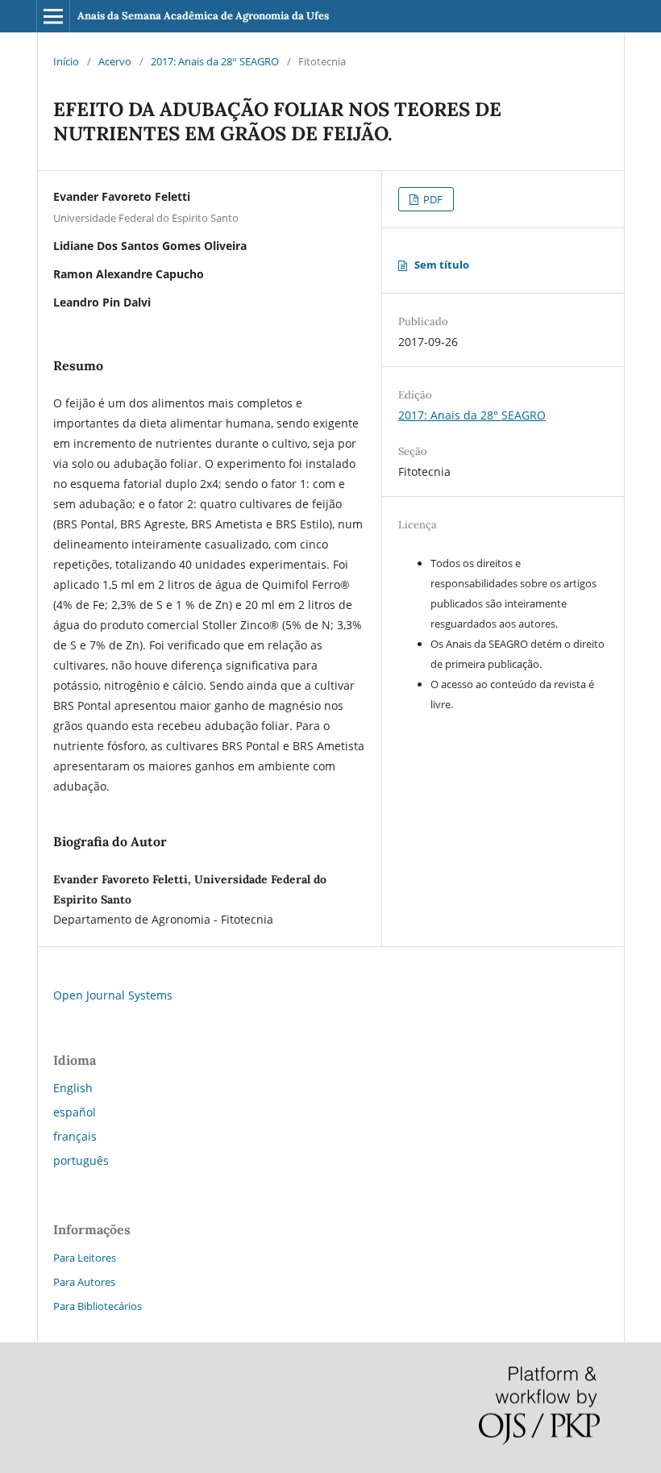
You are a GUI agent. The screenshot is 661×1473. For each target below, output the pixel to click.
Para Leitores (84, 1257)
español (74, 1112)
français (75, 1136)
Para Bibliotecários (97, 1306)
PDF (432, 199)
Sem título (441, 264)
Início (66, 61)
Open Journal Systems (113, 995)
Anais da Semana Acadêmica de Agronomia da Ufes (203, 16)
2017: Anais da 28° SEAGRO (215, 61)
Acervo (114, 61)
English (73, 1087)
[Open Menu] (53, 16)
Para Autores (84, 1282)
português (81, 1160)
